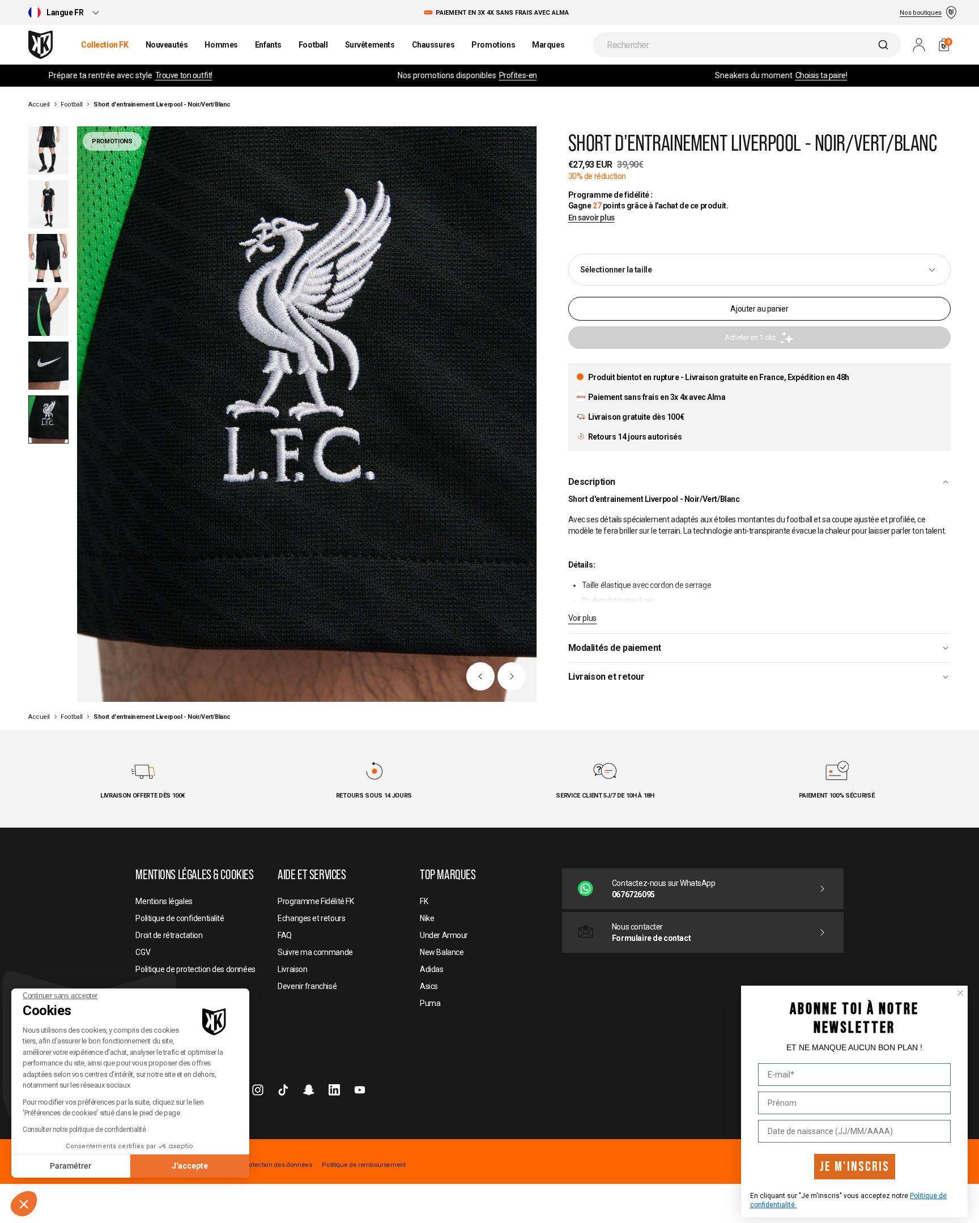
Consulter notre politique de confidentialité (84, 1129)
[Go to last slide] (480, 676)
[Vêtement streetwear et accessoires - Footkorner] (40, 45)
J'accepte (190, 1165)
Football (72, 104)
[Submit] (884, 44)
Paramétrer (70, 1165)
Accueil (39, 104)
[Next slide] (511, 676)
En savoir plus (591, 218)
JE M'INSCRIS (854, 1166)
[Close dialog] (960, 993)
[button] (23, 1203)
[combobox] (747, 44)
